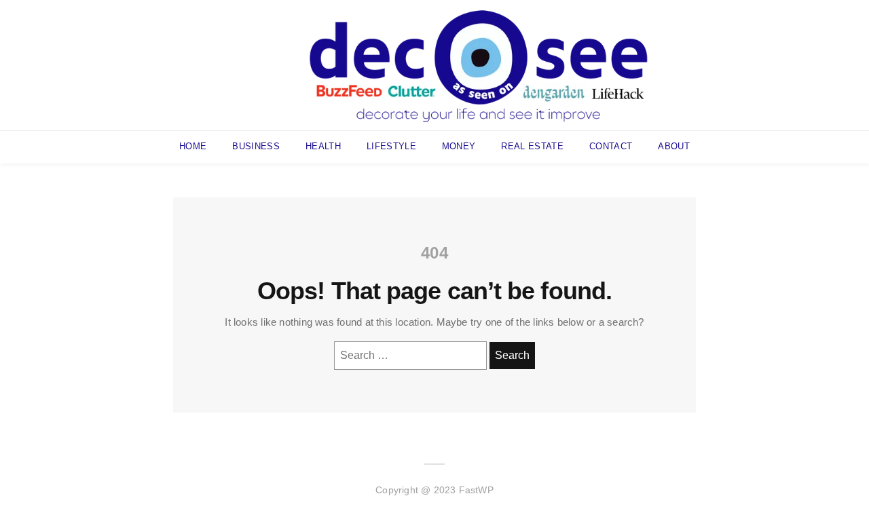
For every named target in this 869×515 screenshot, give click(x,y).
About (674, 146)
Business (256, 146)
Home (192, 146)
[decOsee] (478, 64)
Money (459, 146)
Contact (610, 146)
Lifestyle (391, 146)
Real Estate (532, 146)
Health (323, 146)
